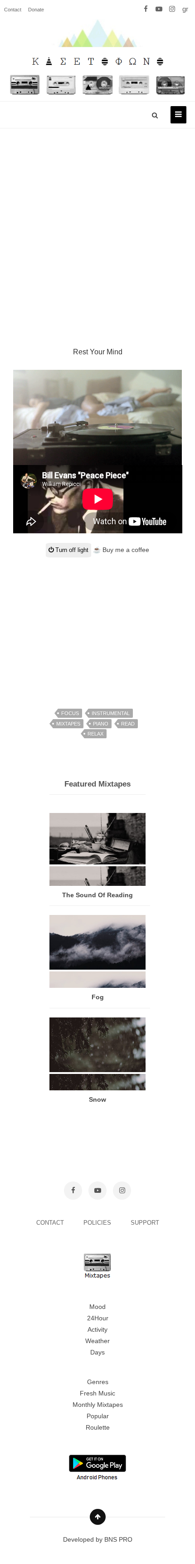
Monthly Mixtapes (98, 1404)
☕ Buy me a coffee (121, 549)
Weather (97, 1340)
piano (100, 723)
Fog (98, 997)
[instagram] (172, 9)
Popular (98, 1416)
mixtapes (68, 723)
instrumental (111, 713)
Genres (97, 1381)
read (128, 723)
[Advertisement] (97, 227)
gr (185, 9)
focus (70, 713)
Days (97, 1352)
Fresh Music (97, 1393)
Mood (97, 1306)
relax (95, 733)
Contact (12, 9)
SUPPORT (145, 1222)
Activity (97, 1329)
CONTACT (51, 1222)
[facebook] (145, 9)
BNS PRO (118, 1539)
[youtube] (159, 9)
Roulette (98, 1427)
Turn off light (71, 550)
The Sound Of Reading (97, 895)
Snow (97, 1099)
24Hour (97, 1318)
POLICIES (98, 1222)
